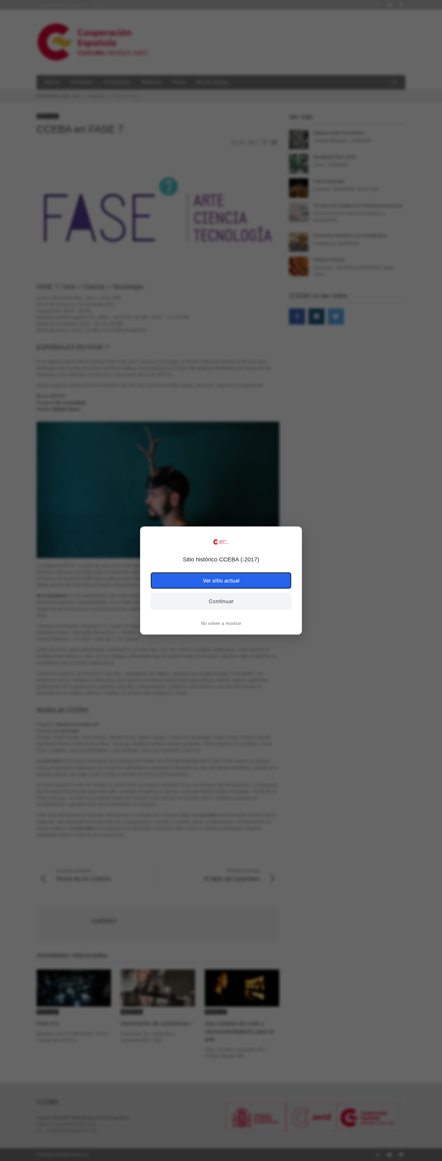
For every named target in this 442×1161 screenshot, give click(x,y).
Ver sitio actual (221, 580)
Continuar (221, 601)
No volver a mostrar (221, 623)
